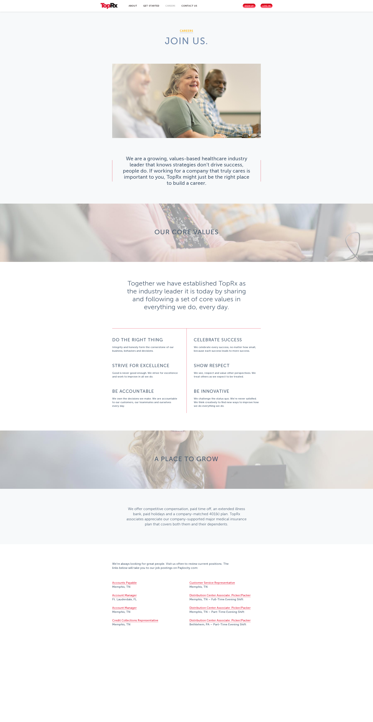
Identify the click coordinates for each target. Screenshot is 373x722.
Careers (170, 6)
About (133, 6)
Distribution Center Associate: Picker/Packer (220, 595)
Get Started (151, 6)
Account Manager (124, 595)
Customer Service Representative (212, 582)
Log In (266, 6)
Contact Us (189, 6)
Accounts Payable (124, 582)
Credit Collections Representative (135, 620)
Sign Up (249, 6)
